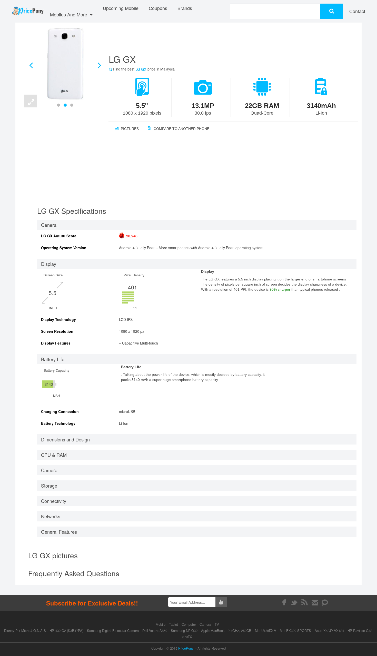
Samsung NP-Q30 (184, 630)
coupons (158, 8)
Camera (206, 624)
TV (217, 624)
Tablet (174, 624)
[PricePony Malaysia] (28, 11)
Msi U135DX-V (265, 630)
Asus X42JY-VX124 (329, 630)
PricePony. (186, 648)
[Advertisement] (227, 40)
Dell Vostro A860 (154, 630)
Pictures (129, 129)
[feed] (304, 602)
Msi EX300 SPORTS (295, 630)
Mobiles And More (69, 14)
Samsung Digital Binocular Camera (113, 630)
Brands (184, 8)
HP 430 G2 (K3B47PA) (66, 630)
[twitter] (294, 602)
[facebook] (284, 602)
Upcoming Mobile (120, 8)
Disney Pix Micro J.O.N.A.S (25, 630)
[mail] (314, 602)
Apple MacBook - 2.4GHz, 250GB (226, 630)
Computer (189, 624)
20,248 (131, 235)
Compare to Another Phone (181, 129)
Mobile (161, 624)
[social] (325, 602)
